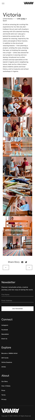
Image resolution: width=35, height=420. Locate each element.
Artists (3, 367)
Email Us (4, 338)
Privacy (3, 399)
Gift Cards (4, 358)
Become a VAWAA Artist (9, 353)
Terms (3, 395)
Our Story (4, 381)
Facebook (4, 329)
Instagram (4, 325)
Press (3, 390)
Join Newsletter (17, 308)
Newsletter (5, 334)
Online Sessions (6, 362)
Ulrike (23, 19)
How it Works (5, 386)
